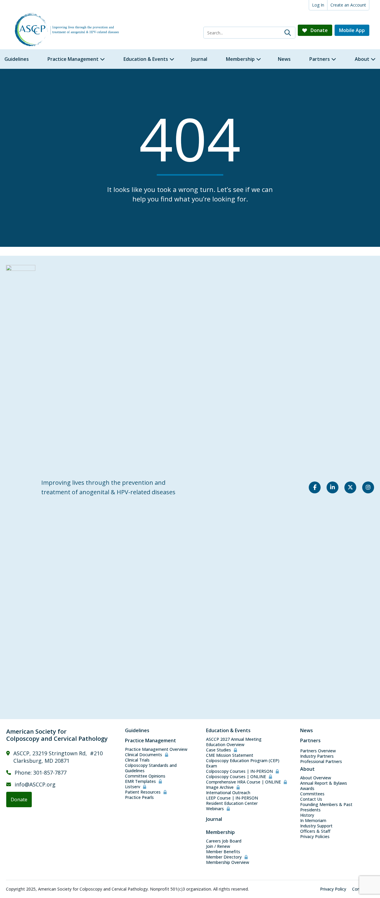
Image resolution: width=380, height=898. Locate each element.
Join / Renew (218, 846)
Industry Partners (317, 756)
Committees (312, 794)
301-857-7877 (49, 772)
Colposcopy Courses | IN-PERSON (239, 771)
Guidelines (137, 730)
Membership (220, 832)
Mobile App (352, 30)
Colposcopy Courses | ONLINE (236, 776)
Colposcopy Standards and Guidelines (151, 768)
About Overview (315, 778)
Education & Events (228, 730)
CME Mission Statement (229, 755)
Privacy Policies (315, 836)
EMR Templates (140, 781)
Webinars (215, 808)
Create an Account (348, 5)
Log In (318, 5)
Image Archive (220, 787)
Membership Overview (227, 862)
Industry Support (316, 826)
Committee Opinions (145, 776)
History (307, 815)
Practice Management (150, 740)
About (307, 769)
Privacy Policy (333, 889)
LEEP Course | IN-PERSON (232, 798)
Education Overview (225, 744)
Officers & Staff (315, 831)
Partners (310, 740)
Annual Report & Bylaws (323, 783)
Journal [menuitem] (199, 59)
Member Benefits (223, 851)
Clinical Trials (137, 760)
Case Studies (218, 750)
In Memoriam (313, 820)
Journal (214, 819)
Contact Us (311, 799)
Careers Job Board (223, 841)
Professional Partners (321, 761)
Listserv (132, 786)
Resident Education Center (232, 803)
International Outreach (228, 792)
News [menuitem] (284, 59)
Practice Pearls (139, 797)
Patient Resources (143, 792)
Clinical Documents (143, 754)
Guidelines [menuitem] (16, 59)
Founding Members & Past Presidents (326, 807)
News (306, 730)
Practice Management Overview (156, 749)
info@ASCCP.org (35, 784)
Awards (307, 788)
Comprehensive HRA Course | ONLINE (243, 782)
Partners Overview (318, 751)
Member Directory (224, 857)
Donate (318, 30)
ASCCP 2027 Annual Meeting (234, 739)
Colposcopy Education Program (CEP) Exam (242, 763)
